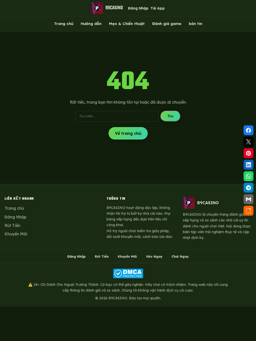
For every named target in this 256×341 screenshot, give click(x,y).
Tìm (171, 116)
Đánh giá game (166, 23)
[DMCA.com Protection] (128, 273)
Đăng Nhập (138, 8)
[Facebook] (249, 130)
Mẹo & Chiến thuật (127, 23)
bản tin (195, 23)
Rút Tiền (12, 225)
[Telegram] (249, 188)
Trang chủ (63, 23)
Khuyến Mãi (15, 233)
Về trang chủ (128, 133)
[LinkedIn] (249, 165)
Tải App (157, 8)
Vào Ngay (154, 256)
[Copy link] (249, 211)
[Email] (249, 199)
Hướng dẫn (91, 23)
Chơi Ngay (180, 256)
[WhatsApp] (249, 176)
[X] (249, 142)
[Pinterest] (249, 153)
